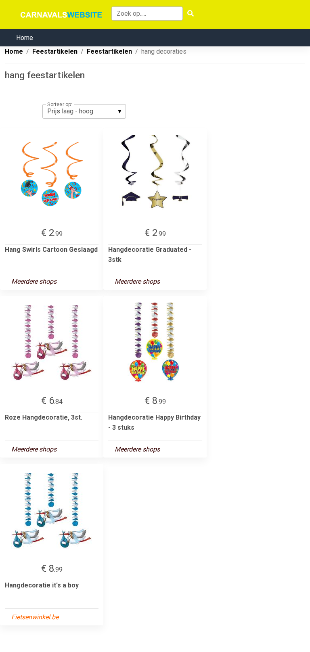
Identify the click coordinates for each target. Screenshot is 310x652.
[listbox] (84, 111)
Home (24, 38)
